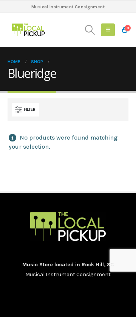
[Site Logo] (28, 30)
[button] (90, 30)
